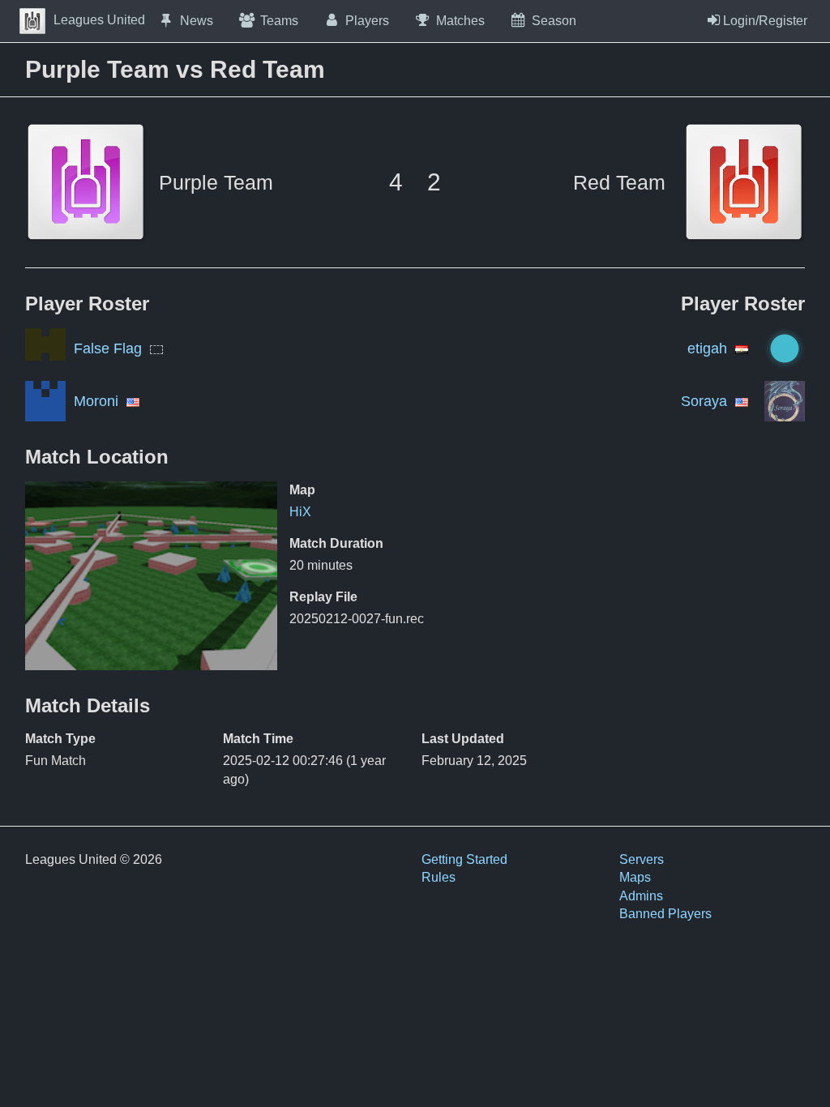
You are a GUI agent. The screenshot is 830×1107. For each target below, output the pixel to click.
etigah (707, 348)
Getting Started (464, 859)
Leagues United (99, 20)
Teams (279, 21)
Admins (641, 896)
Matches (460, 21)
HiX (300, 512)
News (196, 21)
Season (554, 21)
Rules (438, 877)
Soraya (704, 401)
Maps (635, 877)
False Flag (108, 348)
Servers (641, 859)
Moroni (96, 401)
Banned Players (665, 914)
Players (367, 21)
